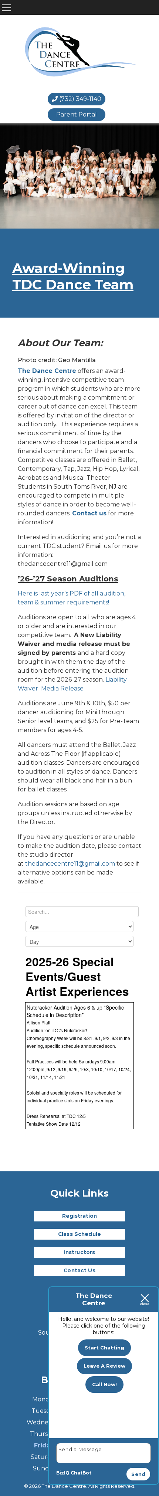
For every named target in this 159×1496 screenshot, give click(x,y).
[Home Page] (80, 53)
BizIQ (63, 1473)
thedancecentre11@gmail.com (70, 863)
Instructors (79, 1252)
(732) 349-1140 (79, 98)
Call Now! (104, 1384)
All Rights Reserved (111, 1486)
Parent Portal (76, 114)
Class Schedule (79, 1234)
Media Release (62, 688)
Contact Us (79, 1270)
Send (138, 1474)
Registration (79, 1216)
